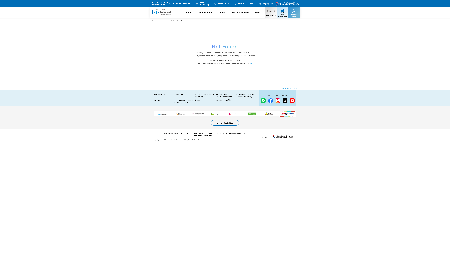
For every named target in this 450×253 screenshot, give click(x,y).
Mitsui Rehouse (215, 133)
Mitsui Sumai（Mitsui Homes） (192, 133)
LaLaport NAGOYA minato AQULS (163, 21)
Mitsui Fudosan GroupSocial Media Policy (245, 95)
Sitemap (199, 100)
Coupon (221, 12)
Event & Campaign (240, 12)
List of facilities (225, 122)
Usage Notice (159, 94)
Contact (157, 100)
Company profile (223, 100)
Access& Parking (204, 3)
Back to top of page (441, 244)
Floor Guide (223, 3)
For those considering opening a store (184, 101)
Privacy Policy (180, 94)
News (257, 12)
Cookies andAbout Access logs (224, 95)
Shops (189, 12)
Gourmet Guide (204, 12)
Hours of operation (182, 3)
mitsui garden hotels (234, 133)
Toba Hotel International (203, 135)
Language (266, 3)
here (252, 63)
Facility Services (245, 3)
